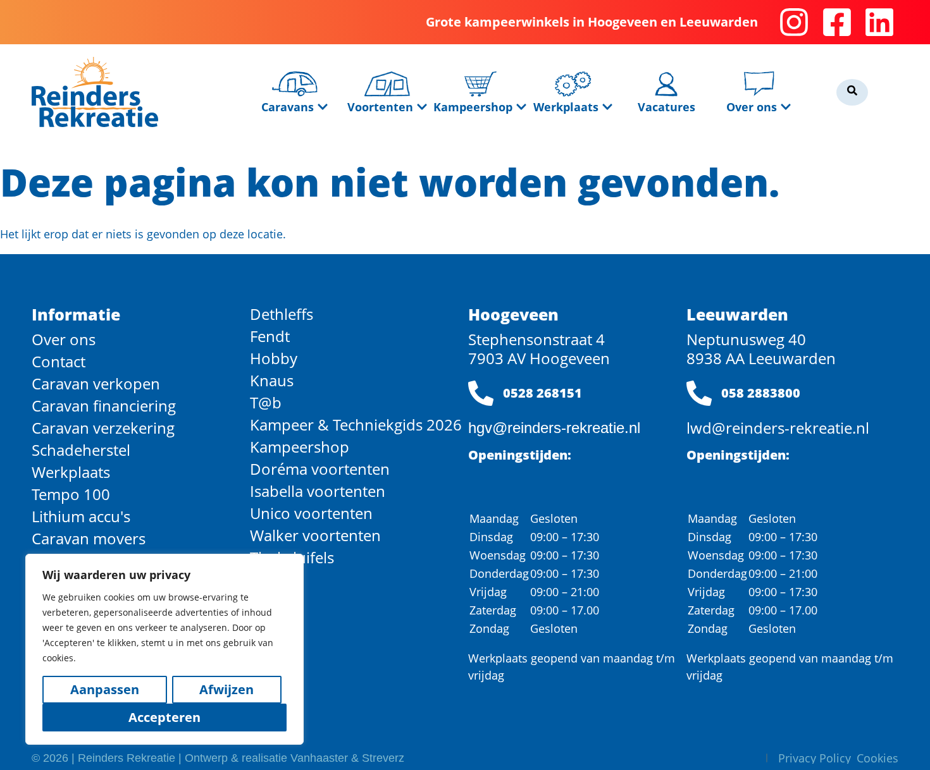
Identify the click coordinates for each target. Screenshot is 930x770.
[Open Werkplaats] (607, 107)
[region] (164, 649)
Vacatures (666, 106)
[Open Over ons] (785, 107)
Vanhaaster (319, 758)
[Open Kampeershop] (521, 107)
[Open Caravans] (322, 107)
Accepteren (164, 717)
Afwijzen (226, 689)
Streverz (383, 758)
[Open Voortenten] (422, 107)
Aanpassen (104, 689)
